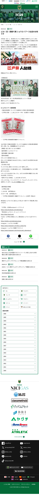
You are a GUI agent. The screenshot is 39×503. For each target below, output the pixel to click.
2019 (5, 338)
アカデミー (25, 299)
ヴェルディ (25, 291)
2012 (5, 363)
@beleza (25, 456)
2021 (5, 331)
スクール (8, 303)
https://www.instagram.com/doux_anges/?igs (13, 225)
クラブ (10, 29)
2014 (5, 356)
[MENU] (37, 7)
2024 (5, 321)
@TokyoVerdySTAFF (10, 447)
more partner (18, 436)
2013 (5, 360)
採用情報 (33, 484)
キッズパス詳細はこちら (18, 182)
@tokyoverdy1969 (9, 461)
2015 (5, 353)
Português (32, 477)
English (16, 477)
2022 (5, 328)
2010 (5, 370)
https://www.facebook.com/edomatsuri (12, 210)
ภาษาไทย (16, 479)
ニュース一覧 (8, 24)
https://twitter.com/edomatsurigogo (11, 221)
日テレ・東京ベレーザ (2, 7)
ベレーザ (8, 295)
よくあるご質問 (7, 484)
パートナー (25, 303)
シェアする (8, 238)
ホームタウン (9, 299)
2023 (5, 324)
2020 (5, 335)
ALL (7, 291)
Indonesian (25, 479)
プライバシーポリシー (25, 484)
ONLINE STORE (21, 471)
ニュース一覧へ (18, 242)
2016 (5, 349)
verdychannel (26, 443)
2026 (5, 314)
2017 (5, 346)
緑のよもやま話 (26, 307)
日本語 (8, 477)
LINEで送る (30, 238)
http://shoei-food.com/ (7, 214)
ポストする (19, 238)
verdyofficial (8, 443)
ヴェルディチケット (28, 467)
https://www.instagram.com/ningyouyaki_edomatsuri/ (16, 230)
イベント (8, 307)
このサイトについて (16, 484)
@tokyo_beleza (27, 447)
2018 (5, 342)
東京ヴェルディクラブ (14, 467)
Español (24, 477)
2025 (5, 317)
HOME (2, 24)
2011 (5, 367)
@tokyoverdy (8, 456)
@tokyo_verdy (8, 452)
